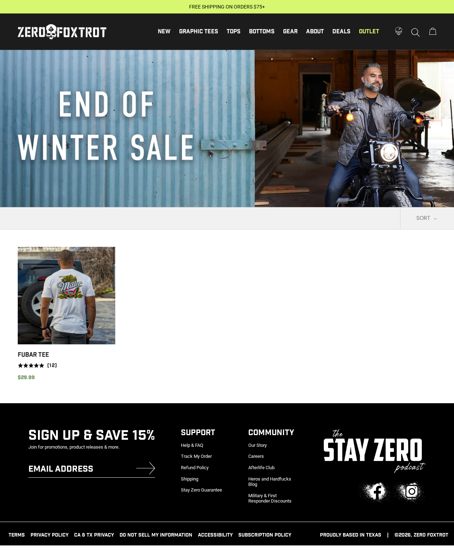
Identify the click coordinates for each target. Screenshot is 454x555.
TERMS (17, 535)
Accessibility (215, 535)
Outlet (369, 31)
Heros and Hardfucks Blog (269, 481)
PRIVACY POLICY (49, 535)
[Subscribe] (145, 469)
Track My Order (196, 456)
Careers (256, 456)
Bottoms (262, 31)
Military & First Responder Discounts (270, 498)
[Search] (415, 32)
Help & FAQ (192, 445)
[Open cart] (432, 32)
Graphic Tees (198, 31)
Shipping (189, 479)
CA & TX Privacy (94, 535)
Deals (341, 31)
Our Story (257, 445)
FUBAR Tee (33, 355)
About (315, 31)
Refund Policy (195, 467)
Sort (424, 218)
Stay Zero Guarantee (201, 490)
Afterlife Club (261, 467)
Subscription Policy (264, 535)
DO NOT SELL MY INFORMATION (156, 535)
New (164, 31)
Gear (290, 31)
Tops (233, 31)
